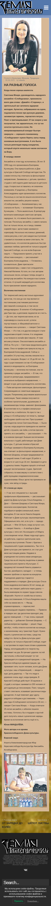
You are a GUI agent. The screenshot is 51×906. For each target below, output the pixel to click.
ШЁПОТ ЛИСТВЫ (38, 823)
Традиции (34, 78)
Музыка (25, 78)
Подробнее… (33, 901)
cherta (22, 80)
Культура (16, 78)
